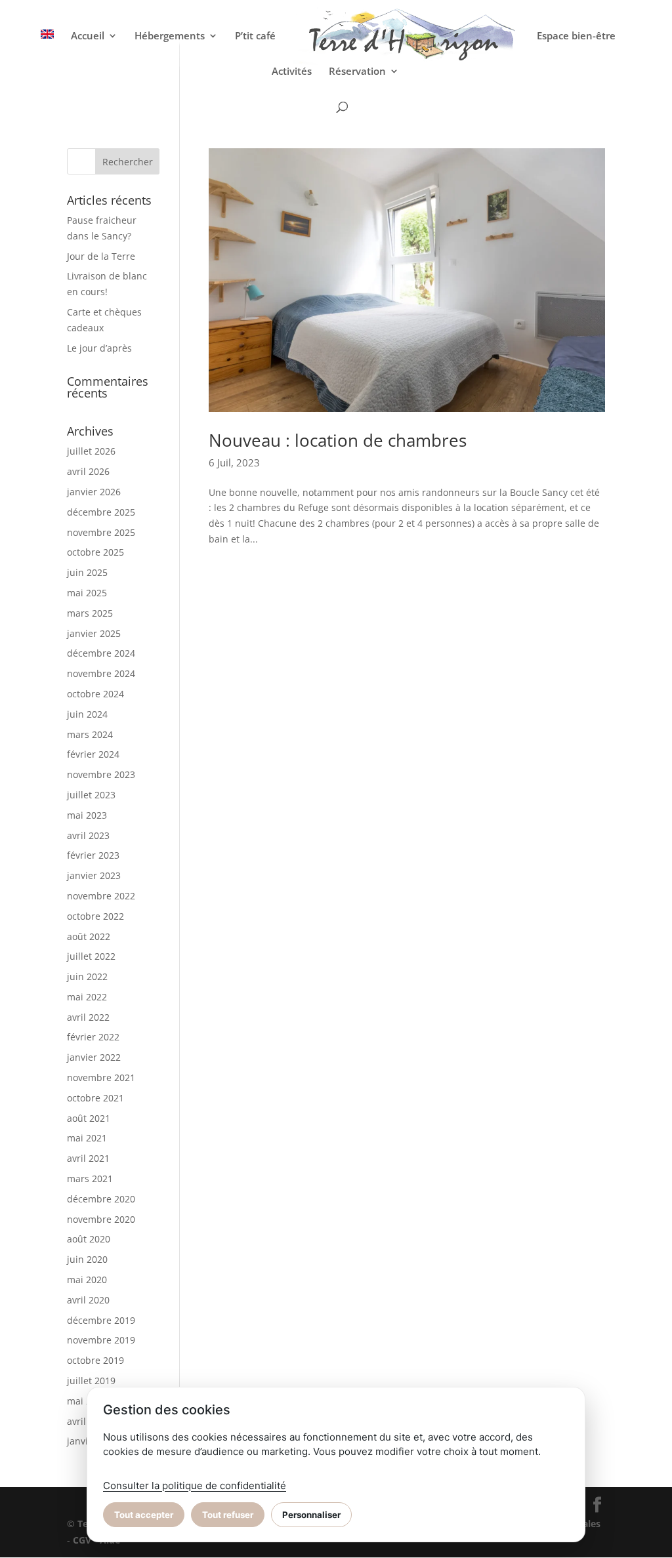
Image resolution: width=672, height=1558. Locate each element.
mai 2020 (87, 1279)
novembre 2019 (101, 1340)
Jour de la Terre (101, 256)
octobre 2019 (95, 1360)
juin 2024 (87, 714)
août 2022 (88, 936)
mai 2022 (87, 997)
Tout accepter (143, 1514)
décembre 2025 (101, 512)
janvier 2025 (94, 633)
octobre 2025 (95, 552)
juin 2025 (87, 572)
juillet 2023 (91, 795)
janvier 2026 (94, 491)
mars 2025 (90, 613)
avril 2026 (88, 471)
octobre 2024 (95, 693)
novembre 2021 (101, 1077)
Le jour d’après (99, 348)
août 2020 (88, 1239)
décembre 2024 (101, 653)
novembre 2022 (101, 896)
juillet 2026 (91, 451)
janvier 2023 (94, 875)
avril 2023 (88, 835)
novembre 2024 (101, 673)
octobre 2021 (95, 1098)
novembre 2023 (101, 774)
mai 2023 (87, 815)
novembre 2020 (101, 1219)
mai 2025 (87, 592)
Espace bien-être (576, 36)
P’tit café (255, 36)
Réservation (357, 71)
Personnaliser (311, 1514)
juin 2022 (87, 976)
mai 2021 (87, 1138)
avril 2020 (88, 1300)
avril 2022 (88, 1017)
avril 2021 (88, 1158)
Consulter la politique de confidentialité (194, 1485)
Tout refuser (227, 1514)
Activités (292, 71)
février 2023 (93, 855)
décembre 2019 (101, 1320)
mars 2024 (90, 734)
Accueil (87, 36)
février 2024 (93, 754)
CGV (82, 1540)
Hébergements (170, 36)
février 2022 (93, 1037)
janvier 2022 (94, 1057)
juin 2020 (87, 1259)
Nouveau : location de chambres (338, 440)
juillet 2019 (91, 1380)
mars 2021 (90, 1178)
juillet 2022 (91, 956)
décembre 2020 (101, 1199)
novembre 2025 (101, 532)
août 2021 (88, 1118)
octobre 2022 (95, 916)
